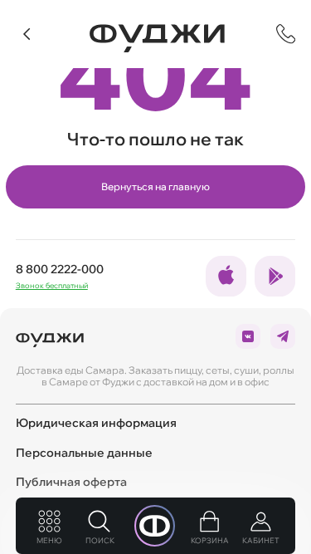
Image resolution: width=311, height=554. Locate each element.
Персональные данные (84, 452)
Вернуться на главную (155, 186)
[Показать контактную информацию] (285, 33)
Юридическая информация (96, 422)
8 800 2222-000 (60, 269)
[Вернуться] (27, 34)
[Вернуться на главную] (157, 38)
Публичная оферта (71, 481)
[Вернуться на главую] (50, 336)
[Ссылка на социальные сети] (226, 276)
